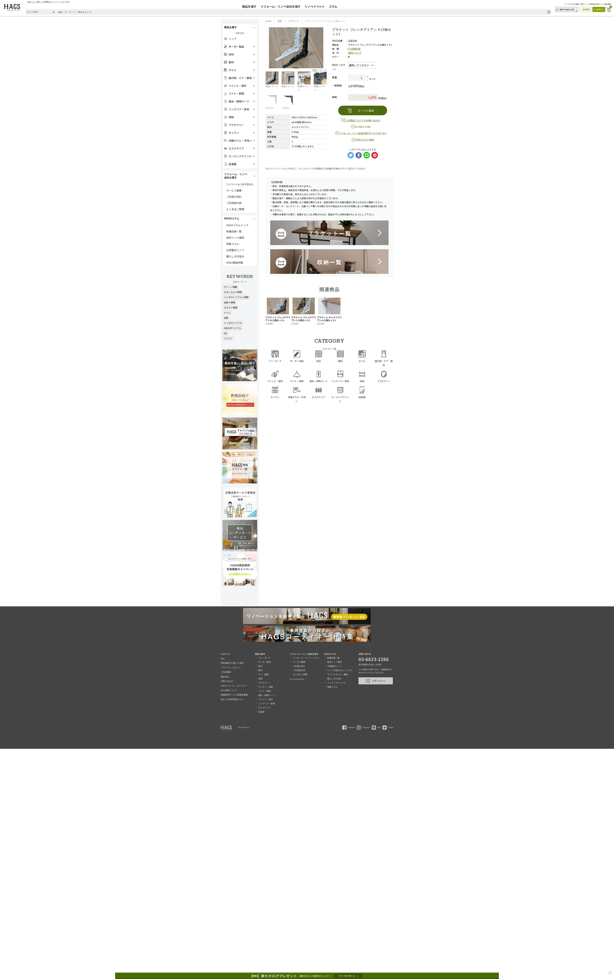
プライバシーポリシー (231, 667)
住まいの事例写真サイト (232, 699)
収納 (260, 678)
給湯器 (261, 711)
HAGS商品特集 (234, 262)
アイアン (228, 338)
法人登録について (229, 690)
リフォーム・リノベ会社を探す (280, 6)
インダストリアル (233, 323)
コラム (333, 6)
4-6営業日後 (354, 48)
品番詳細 (352, 40)
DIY (225, 333)
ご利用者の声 (234, 203)
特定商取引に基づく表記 (232, 662)
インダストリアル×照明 (236, 297)
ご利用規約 (226, 672)
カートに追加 (366, 110)
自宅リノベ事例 (235, 237)
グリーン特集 (230, 287)
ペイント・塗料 (265, 699)
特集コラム (232, 244)
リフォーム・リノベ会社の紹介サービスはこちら (362, 133)
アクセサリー (264, 682)
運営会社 (225, 676)
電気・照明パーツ (266, 695)
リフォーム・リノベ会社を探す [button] (235, 176)
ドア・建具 (263, 674)
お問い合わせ (227, 681)
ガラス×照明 (230, 307)
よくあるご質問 (235, 209)
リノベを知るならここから (339, 670)
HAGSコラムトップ (237, 225)
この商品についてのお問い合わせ (362, 120)
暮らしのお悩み (235, 256)
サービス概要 (234, 190)
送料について (355, 52)
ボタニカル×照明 (233, 292)
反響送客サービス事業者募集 (234, 694)
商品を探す (249, 6)
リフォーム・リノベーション (306, 657)
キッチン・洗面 (265, 686)
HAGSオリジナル (232, 328)
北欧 (226, 317)
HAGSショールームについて (234, 685)
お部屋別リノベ (235, 250)
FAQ (222, 658)
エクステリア (264, 707)
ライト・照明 (264, 691)
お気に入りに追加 (364, 139)
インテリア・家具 (266, 703)
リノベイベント (315, 6)
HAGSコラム (330, 653)
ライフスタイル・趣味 (337, 674)
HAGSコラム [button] (231, 218)
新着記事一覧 (234, 231)
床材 (260, 666)
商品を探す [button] (230, 27)
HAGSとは (225, 653)
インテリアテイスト (336, 682)
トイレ (227, 312)
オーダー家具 (264, 661)
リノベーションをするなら (239, 184)
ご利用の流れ (234, 197)
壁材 (260, 670)
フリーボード (264, 657)
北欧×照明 (229, 302)
